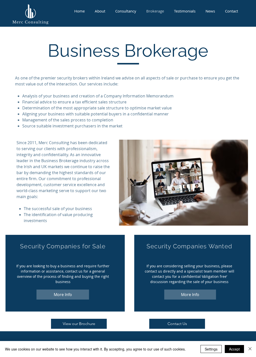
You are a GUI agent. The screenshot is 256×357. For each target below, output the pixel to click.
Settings (211, 349)
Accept (234, 349)
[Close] (250, 349)
